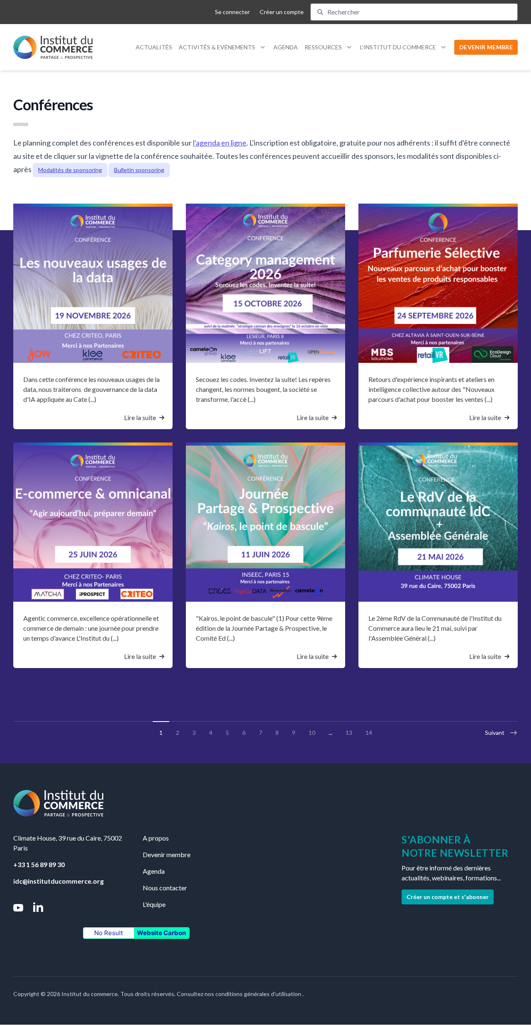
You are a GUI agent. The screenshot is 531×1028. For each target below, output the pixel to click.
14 (368, 732)
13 (349, 732)
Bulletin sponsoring (139, 169)
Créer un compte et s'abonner (448, 896)
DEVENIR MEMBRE (486, 47)
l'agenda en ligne (219, 142)
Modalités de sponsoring (70, 169)
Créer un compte (282, 11)
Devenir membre (166, 854)
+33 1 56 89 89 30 (39, 864)
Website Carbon (161, 933)
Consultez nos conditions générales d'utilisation (239, 993)
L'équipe (154, 904)
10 (312, 732)
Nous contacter (165, 888)
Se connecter (232, 11)
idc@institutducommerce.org (58, 881)
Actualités (154, 47)
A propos (156, 838)
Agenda (285, 47)
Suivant (494, 732)
